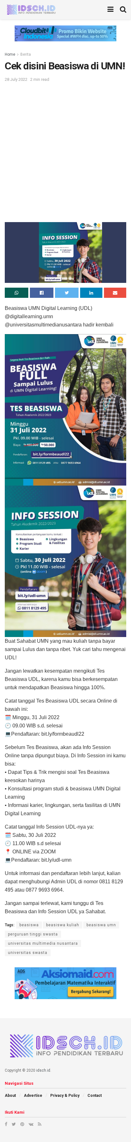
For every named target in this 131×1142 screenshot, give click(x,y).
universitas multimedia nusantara (43, 943)
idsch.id (43, 1070)
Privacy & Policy (64, 1095)
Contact (94, 1095)
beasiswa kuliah (62, 925)
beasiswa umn (101, 925)
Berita (25, 54)
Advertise (33, 1095)
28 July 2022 (16, 79)
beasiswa (29, 925)
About (10, 1095)
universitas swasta (27, 952)
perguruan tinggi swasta (33, 934)
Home (10, 54)
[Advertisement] (65, 151)
